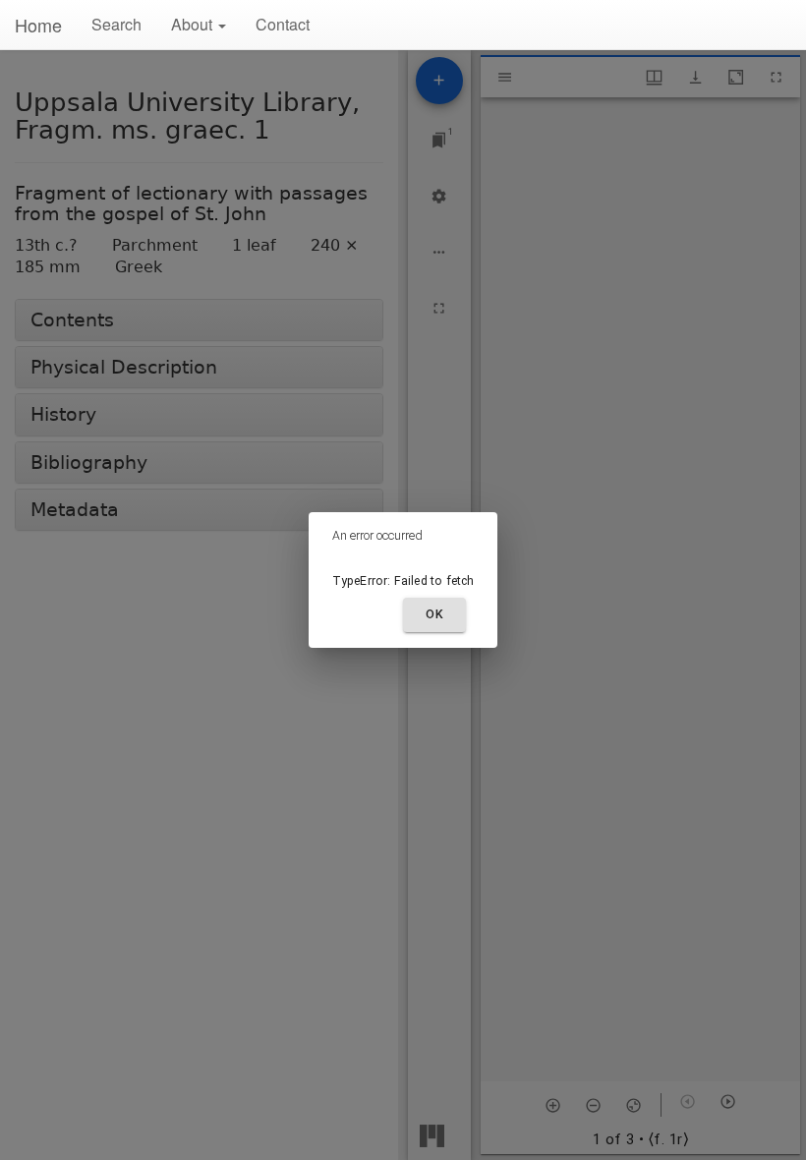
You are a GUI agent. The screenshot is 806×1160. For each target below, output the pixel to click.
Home (38, 24)
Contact (283, 24)
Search (116, 24)
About (193, 24)
